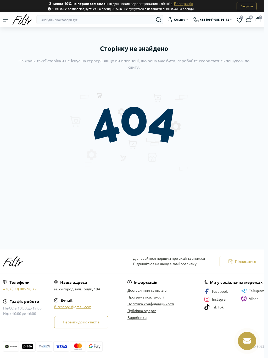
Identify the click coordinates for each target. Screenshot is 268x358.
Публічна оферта (141, 311)
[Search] (158, 19)
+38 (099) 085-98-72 (20, 289)
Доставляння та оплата (146, 290)
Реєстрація (183, 4)
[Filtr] (44, 261)
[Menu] (5, 19)
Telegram (256, 291)
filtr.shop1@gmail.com (72, 307)
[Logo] (22, 19)
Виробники (137, 318)
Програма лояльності (145, 297)
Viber (253, 299)
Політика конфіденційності (150, 304)
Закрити (247, 6)
